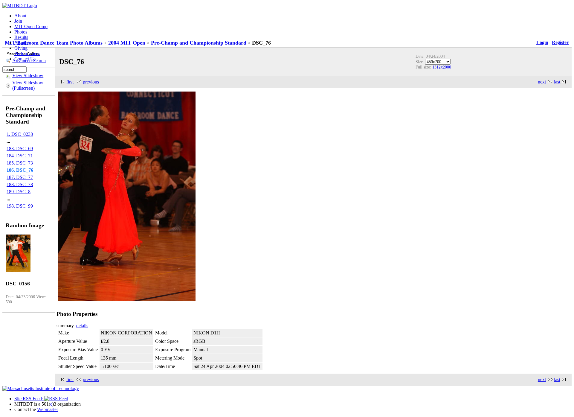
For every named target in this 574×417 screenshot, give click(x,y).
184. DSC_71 (20, 155)
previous (91, 81)
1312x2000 (441, 67)
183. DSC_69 (20, 148)
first (70, 81)
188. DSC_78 (20, 184)
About (20, 15)
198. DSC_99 (20, 205)
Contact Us (25, 58)
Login (542, 42)
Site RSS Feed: (29, 398)
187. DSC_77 (20, 177)
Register (560, 42)
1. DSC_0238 (20, 134)
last (557, 81)
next (542, 81)
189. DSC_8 (18, 191)
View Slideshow (27, 75)
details (82, 325)
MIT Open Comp (31, 26)
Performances (27, 53)
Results (21, 37)
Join (18, 21)
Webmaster (47, 409)
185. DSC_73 (20, 162)
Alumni (21, 42)
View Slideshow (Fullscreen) (27, 85)
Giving (21, 48)
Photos (20, 31)
